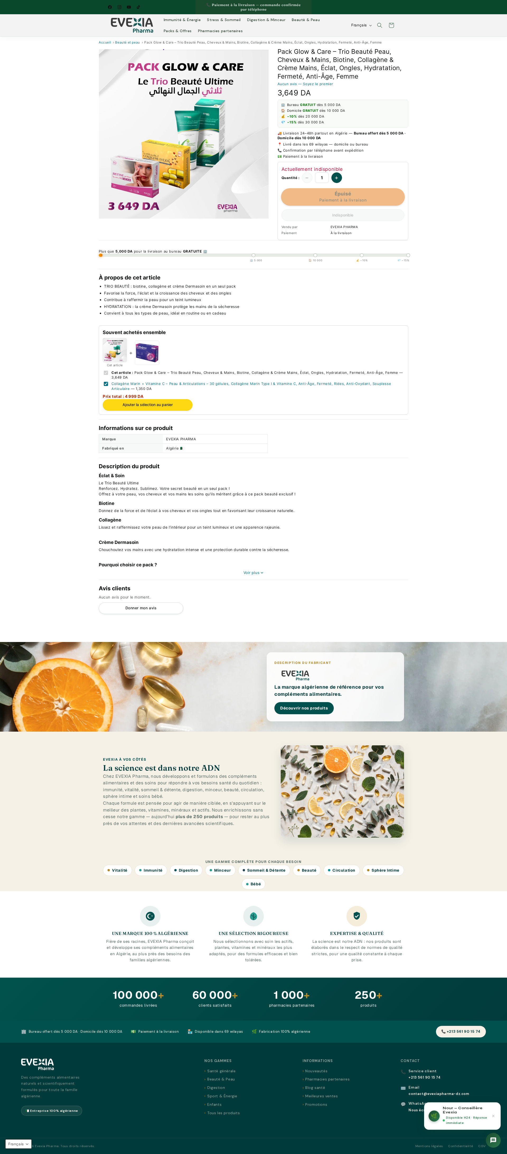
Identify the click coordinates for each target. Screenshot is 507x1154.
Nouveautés (316, 1071)
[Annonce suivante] (310, 7)
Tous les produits (223, 1112)
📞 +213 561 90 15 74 (461, 1031)
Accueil (105, 42)
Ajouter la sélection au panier (148, 404)
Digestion (216, 1087)
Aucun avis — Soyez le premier (305, 84)
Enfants (214, 1104)
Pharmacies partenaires (327, 1079)
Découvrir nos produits (304, 708)
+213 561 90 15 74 (424, 1077)
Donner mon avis (141, 608)
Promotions (316, 1104)
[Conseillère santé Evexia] (493, 1140)
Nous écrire (419, 1110)
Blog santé (315, 1087)
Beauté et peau (127, 42)
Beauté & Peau (221, 1079)
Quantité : (290, 178)
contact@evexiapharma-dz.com (439, 1094)
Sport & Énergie (222, 1096)
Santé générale (221, 1071)
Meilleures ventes (321, 1096)
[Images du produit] (184, 134)
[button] (380, 25)
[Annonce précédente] (197, 7)
